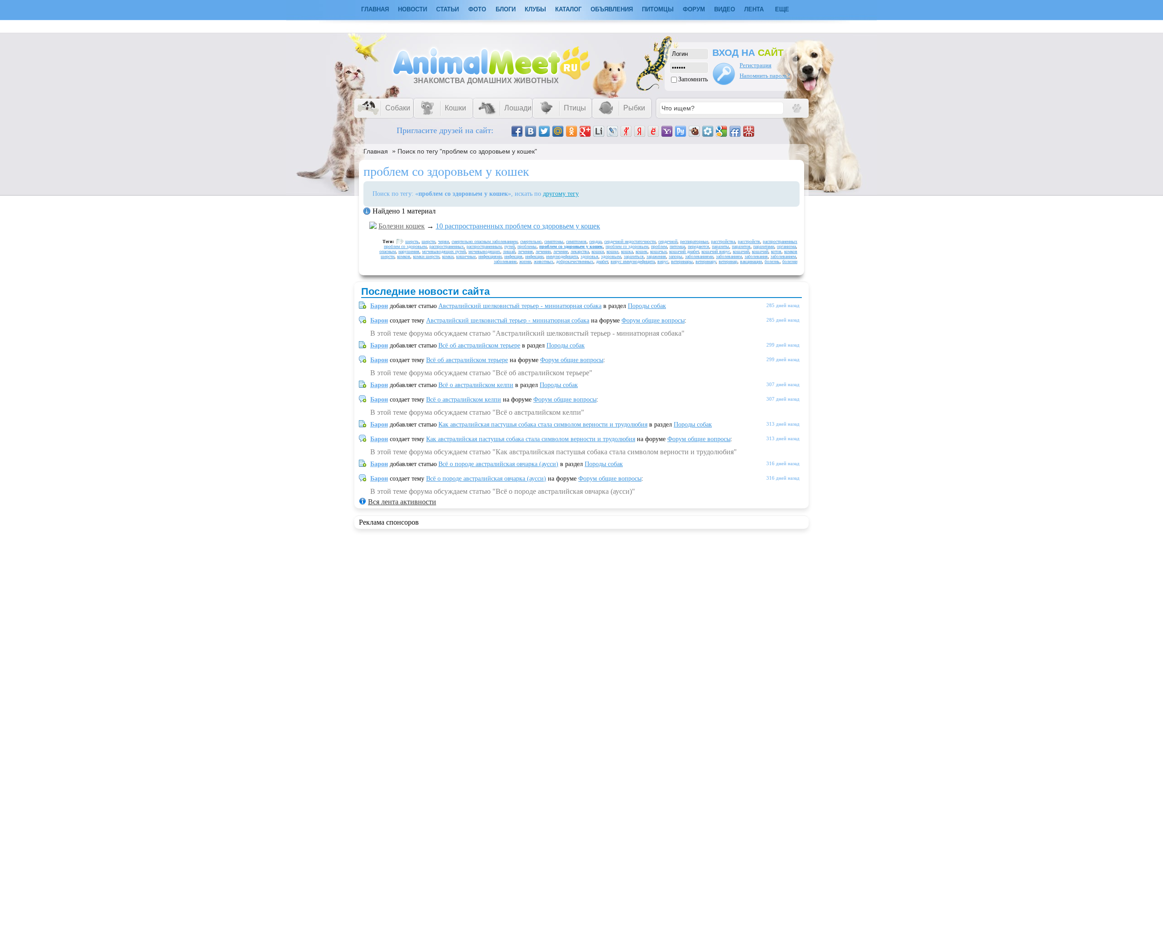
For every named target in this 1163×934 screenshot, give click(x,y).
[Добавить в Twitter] (544, 131)
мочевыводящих (484, 251)
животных (543, 261)
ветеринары (682, 261)
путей (509, 246)
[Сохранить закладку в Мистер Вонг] (748, 131)
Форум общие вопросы (653, 320)
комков (403, 256)
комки (447, 256)
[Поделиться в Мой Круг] (707, 131)
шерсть (412, 241)
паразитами (763, 246)
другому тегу (561, 193)
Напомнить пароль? (765, 75)
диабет (602, 261)
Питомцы (658, 9)
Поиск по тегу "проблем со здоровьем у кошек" (467, 151)
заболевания (756, 256)
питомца (677, 246)
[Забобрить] (694, 131)
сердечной (667, 241)
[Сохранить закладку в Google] (721, 131)
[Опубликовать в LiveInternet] (598, 131)
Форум (694, 9)
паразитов (741, 246)
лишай (509, 251)
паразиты (720, 246)
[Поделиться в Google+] (585, 131)
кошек (641, 251)
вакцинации (751, 261)
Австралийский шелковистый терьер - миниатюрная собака (519, 306)
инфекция (513, 256)
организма (786, 246)
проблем (659, 246)
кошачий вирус (715, 251)
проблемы (527, 246)
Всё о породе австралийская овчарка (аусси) (498, 464)
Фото (477, 9)
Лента (754, 9)
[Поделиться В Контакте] (530, 131)
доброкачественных (574, 261)
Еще (782, 9)
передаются (698, 246)
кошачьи (658, 251)
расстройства (723, 241)
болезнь (772, 261)
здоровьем (611, 256)
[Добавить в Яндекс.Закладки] (639, 131)
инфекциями (490, 256)
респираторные (694, 241)
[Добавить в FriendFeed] (735, 131)
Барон (379, 306)
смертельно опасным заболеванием (484, 241)
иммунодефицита (562, 256)
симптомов (576, 241)
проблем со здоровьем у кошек (571, 246)
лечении (543, 251)
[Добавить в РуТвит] (680, 131)
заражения (656, 256)
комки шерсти (426, 256)
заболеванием (783, 256)
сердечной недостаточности (630, 241)
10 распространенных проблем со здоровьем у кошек (518, 226)
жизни (525, 261)
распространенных (446, 246)
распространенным (484, 246)
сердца (595, 241)
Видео (724, 9)
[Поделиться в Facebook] (517, 131)
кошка (627, 251)
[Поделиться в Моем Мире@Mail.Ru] (557, 131)
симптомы (553, 241)
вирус (662, 261)
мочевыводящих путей (444, 251)
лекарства (580, 251)
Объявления (612, 9)
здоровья (589, 256)
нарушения (408, 251)
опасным (387, 251)
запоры (675, 256)
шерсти (428, 241)
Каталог (568, 9)
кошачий (741, 251)
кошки (597, 251)
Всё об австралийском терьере (479, 345)
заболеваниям (729, 256)
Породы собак (647, 306)
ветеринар (728, 261)
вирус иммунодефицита (633, 261)
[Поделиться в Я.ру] (626, 131)
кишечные (466, 256)
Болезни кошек (401, 226)
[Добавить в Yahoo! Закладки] (666, 131)
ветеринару (706, 261)
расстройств (749, 241)
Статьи (447, 9)
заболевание (505, 261)
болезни (789, 261)
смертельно (531, 241)
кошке (612, 251)
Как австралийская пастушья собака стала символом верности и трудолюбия (542, 424)
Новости (412, 9)
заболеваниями (699, 256)
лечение (560, 251)
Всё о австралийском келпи (475, 385)
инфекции (534, 256)
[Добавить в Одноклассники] (571, 131)
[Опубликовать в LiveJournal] (612, 131)
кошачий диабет (684, 251)
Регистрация (755, 65)
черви (443, 241)
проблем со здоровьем (627, 246)
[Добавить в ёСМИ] (653, 131)
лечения (525, 251)
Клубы (535, 9)
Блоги (506, 9)
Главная (375, 151)
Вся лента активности (402, 502)
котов (776, 251)
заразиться (634, 256)
